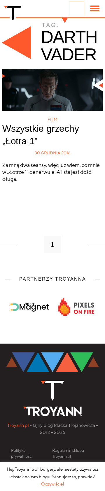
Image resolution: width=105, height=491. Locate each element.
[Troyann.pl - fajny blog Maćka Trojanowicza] (13, 14)
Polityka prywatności (22, 453)
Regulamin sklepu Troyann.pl (68, 453)
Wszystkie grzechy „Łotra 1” (40, 134)
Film (52, 119)
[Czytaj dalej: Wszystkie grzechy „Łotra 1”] (52, 90)
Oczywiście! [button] (52, 484)
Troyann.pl (18, 425)
